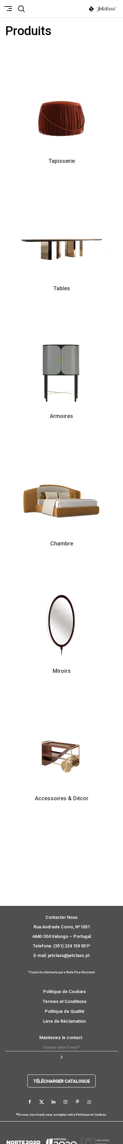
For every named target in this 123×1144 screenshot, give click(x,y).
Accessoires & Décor (61, 798)
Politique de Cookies (64, 991)
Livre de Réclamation (64, 1021)
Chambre (61, 543)
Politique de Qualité (64, 1011)
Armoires (61, 416)
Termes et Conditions (64, 1001)
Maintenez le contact (60, 1037)
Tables (61, 288)
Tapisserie (62, 161)
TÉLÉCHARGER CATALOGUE (61, 1081)
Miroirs (62, 671)
